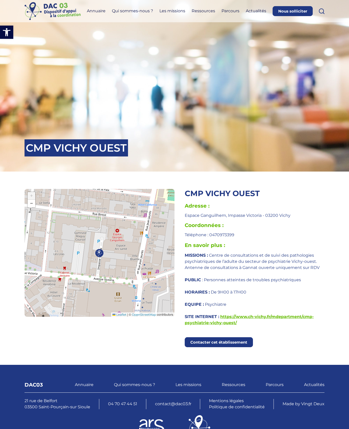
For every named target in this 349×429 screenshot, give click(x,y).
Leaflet (120, 315)
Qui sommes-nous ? (132, 10)
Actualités (256, 10)
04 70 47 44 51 (122, 403)
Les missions (172, 10)
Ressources (203, 10)
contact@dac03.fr (173, 403)
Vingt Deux (312, 403)
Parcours (230, 10)
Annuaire (96, 10)
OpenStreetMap (144, 315)
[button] (6, 32)
